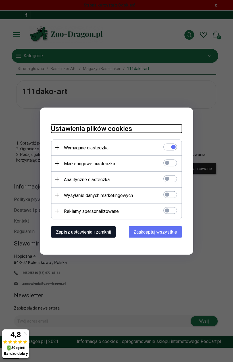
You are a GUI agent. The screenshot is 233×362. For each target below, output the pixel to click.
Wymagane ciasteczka (86, 147)
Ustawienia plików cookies (91, 128)
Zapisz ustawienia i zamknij (83, 231)
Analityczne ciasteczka (87, 179)
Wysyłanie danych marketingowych (98, 195)
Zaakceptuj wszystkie (155, 231)
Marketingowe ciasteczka (89, 163)
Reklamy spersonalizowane (91, 211)
